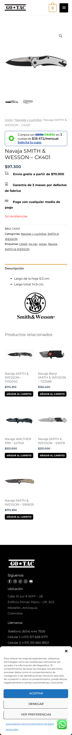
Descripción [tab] (14, 268)
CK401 (23, 244)
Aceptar (36, 693)
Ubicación (15, 589)
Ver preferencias (36, 714)
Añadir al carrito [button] (19, 394)
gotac (43, 244)
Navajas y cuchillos (28, 120)
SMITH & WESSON (17, 249)
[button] (66, 651)
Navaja (52, 244)
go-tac (33, 244)
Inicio (8, 120)
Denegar (36, 704)
